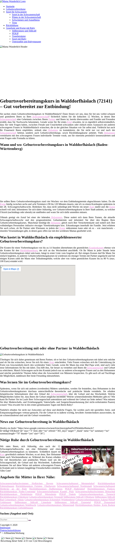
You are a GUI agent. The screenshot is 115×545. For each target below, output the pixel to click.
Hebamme (52, 130)
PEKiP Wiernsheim (45, 494)
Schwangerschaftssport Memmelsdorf (75, 483)
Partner (52, 119)
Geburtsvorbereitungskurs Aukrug (91, 499)
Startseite (10, 6)
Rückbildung (12, 25)
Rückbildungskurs (28, 250)
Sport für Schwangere (16, 12)
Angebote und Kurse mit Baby (20, 28)
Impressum (5, 527)
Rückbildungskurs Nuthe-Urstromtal (17, 491)
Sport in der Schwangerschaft (26, 14)
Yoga (14, 22)
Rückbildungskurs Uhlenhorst (14, 497)
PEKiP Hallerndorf (75, 489)
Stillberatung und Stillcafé (24, 30)
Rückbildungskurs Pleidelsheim (16, 494)
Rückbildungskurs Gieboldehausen (16, 508)
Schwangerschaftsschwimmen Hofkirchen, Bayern (26, 483)
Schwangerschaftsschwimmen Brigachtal (95, 491)
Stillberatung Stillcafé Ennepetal (73, 502)
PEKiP (15, 33)
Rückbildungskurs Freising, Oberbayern (35, 486)
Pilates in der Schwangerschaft (26, 17)
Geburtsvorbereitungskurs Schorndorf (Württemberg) (50, 499)
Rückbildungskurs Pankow (101, 489)
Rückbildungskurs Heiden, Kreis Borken (95, 505)
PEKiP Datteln (67, 494)
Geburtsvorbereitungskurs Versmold (46, 497)
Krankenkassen (96, 247)
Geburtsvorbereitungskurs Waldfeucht (18, 505)
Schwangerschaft (40, 116)
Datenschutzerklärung (10, 530)
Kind (69, 122)
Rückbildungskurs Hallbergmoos (45, 489)
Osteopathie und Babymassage (26, 41)
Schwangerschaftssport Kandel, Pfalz (55, 491)
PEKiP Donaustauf (104, 502)
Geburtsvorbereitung (15, 9)
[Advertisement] (58, 74)
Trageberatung (19, 36)
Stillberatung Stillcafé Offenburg (78, 497)
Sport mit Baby (19, 39)
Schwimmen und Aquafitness (26, 20)
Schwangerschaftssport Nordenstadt (74, 486)
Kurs (91, 207)
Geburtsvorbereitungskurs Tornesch (97, 494)
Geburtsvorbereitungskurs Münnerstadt (55, 505)
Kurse (3, 204)
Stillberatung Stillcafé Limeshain (33, 502)
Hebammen (109, 133)
